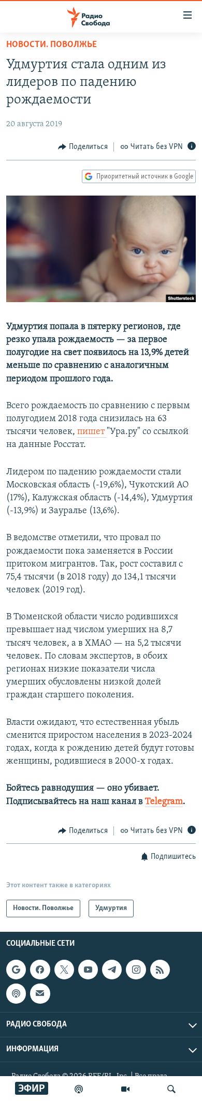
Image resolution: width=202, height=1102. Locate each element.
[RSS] (160, 969)
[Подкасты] (16, 994)
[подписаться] (40, 994)
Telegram (164, 802)
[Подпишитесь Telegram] (112, 969)
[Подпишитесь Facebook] (40, 969)
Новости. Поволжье (51, 45)
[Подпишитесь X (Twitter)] (64, 969)
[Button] (83, 147)
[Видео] (125, 1089)
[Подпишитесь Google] (16, 969)
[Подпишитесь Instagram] (136, 969)
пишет (92, 432)
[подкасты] (78, 1089)
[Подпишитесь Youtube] (88, 969)
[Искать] (171, 1089)
